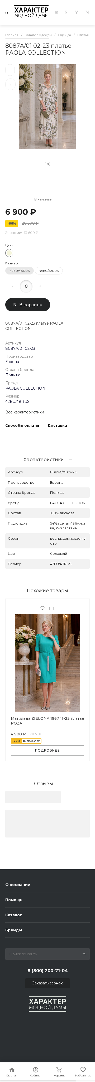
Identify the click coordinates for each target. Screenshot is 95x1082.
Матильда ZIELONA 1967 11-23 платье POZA (47, 721)
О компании (17, 884)
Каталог (13, 915)
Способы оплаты (22, 425)
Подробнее (47, 750)
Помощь (13, 899)
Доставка (57, 425)
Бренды (13, 930)
